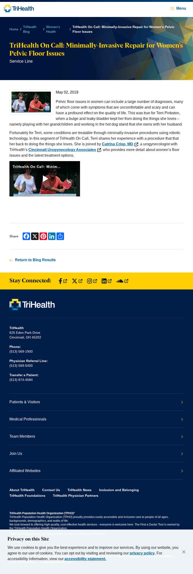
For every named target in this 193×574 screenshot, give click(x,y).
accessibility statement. (85, 559)
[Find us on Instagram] (92, 281)
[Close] (183, 551)
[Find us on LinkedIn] (106, 281)
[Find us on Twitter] (77, 281)
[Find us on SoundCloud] (122, 281)
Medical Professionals (27, 419)
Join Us (15, 454)
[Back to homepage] (19, 8)
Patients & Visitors (24, 402)
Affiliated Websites (24, 471)
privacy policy (142, 553)
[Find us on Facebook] (63, 281)
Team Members (22, 436)
